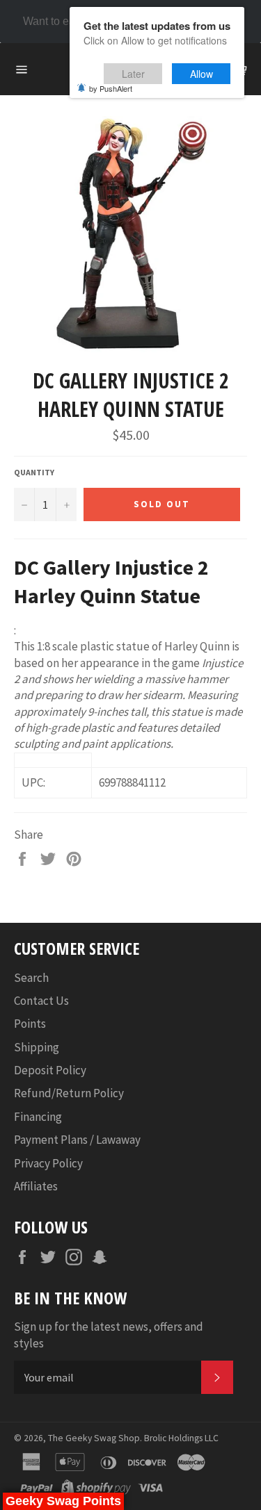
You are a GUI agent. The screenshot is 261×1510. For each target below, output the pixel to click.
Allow (201, 74)
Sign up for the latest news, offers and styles (108, 1334)
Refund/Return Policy (69, 1093)
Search (31, 977)
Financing (38, 1116)
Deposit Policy (50, 1070)
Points (30, 1023)
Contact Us (41, 1000)
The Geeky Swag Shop (94, 1438)
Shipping (36, 1047)
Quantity (34, 472)
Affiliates (36, 1186)
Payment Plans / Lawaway (77, 1139)
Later (133, 74)
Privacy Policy (48, 1163)
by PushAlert (110, 88)
